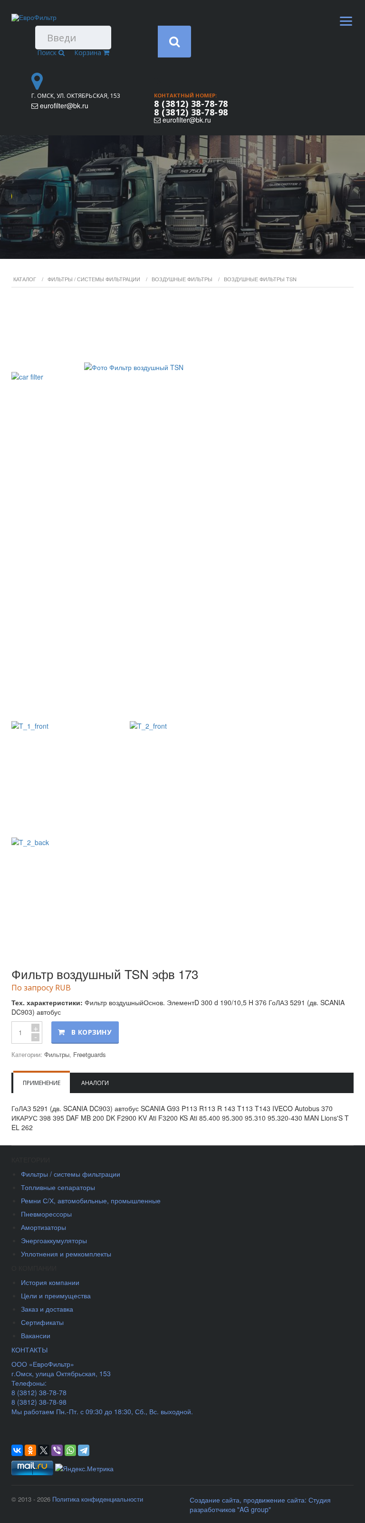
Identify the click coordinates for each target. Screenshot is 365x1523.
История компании (50, 1282)
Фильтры (56, 1054)
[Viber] (57, 1450)
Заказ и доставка (47, 1309)
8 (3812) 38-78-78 (191, 103)
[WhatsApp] (70, 1450)
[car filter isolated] (182, 505)
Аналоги (95, 1083)
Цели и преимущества (56, 1295)
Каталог (24, 279)
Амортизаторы (43, 1227)
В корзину (91, 1032)
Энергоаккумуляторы (54, 1240)
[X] (43, 1450)
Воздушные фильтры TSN (260, 279)
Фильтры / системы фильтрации (94, 279)
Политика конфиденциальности (97, 1499)
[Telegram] (83, 1450)
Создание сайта (215, 1499)
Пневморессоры (46, 1213)
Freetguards (89, 1054)
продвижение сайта (274, 1499)
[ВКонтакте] (17, 1450)
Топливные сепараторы (58, 1187)
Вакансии (35, 1335)
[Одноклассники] (30, 1450)
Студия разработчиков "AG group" (260, 1504)
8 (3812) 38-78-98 (191, 112)
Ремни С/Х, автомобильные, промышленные (91, 1200)
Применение (41, 1083)
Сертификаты (42, 1322)
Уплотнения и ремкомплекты (66, 1253)
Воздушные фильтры (182, 279)
